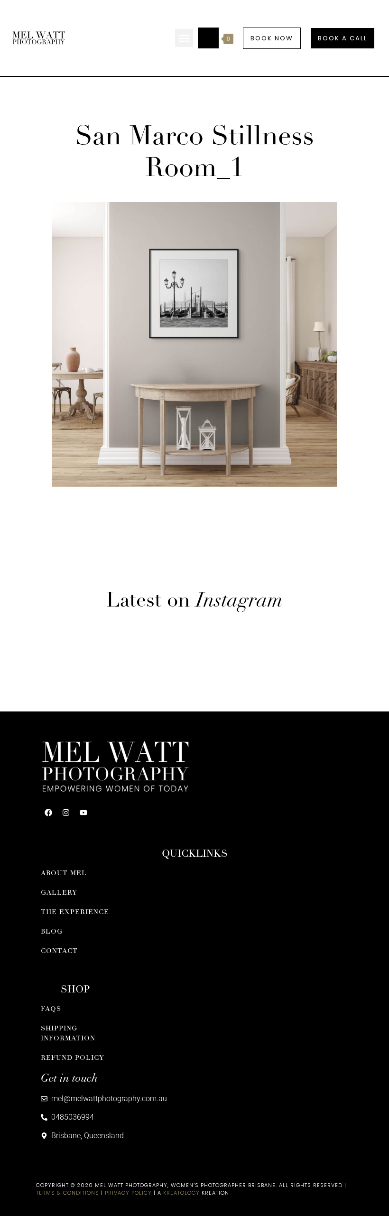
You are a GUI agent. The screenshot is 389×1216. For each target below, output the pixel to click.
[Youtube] (83, 812)
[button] (184, 38)
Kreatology (181, 1193)
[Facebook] (48, 812)
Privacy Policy (128, 1193)
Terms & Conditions (67, 1193)
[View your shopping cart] (208, 38)
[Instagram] (66, 812)
